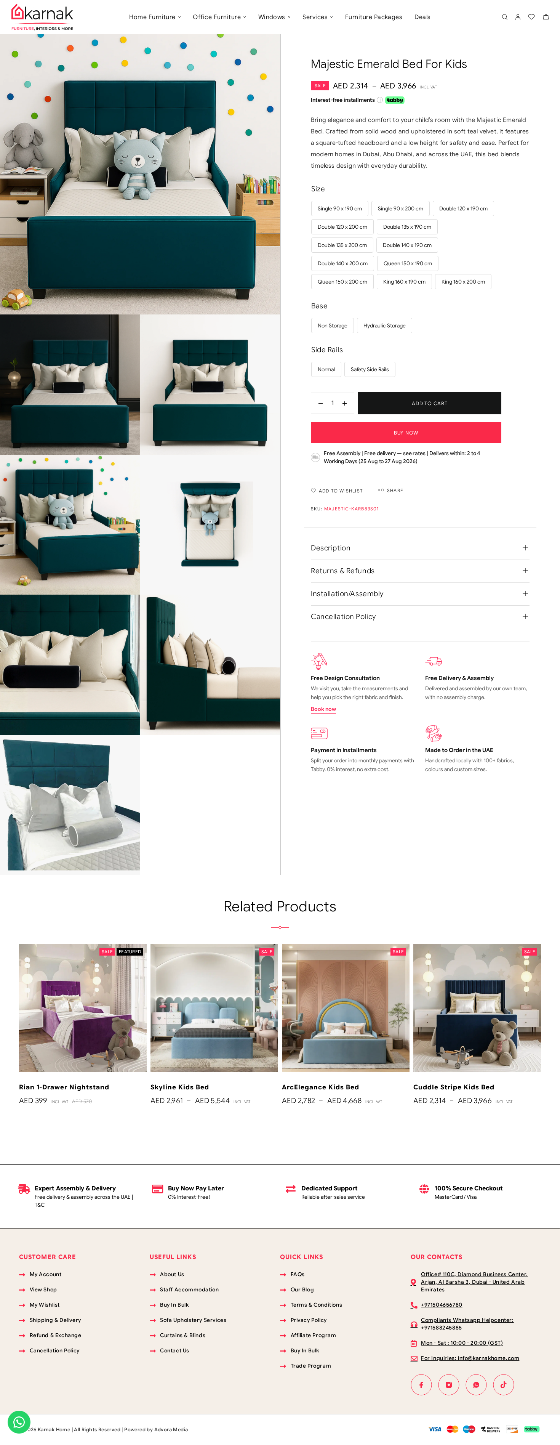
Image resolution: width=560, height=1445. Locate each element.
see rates (414, 453)
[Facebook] (421, 1384)
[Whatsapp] (476, 1384)
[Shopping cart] (546, 17)
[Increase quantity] (348, 403)
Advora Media (171, 1429)
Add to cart (430, 403)
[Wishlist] (531, 17)
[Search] (504, 17)
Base (319, 306)
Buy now (406, 433)
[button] (19, 1422)
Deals (422, 17)
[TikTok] (503, 1384)
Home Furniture (152, 17)
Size (318, 188)
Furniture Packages (374, 17)
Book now (323, 709)
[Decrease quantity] (317, 403)
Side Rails (327, 349)
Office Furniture (217, 17)
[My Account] (517, 17)
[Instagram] (448, 1384)
